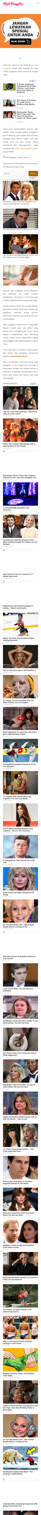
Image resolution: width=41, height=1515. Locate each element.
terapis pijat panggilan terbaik (26, 148)
